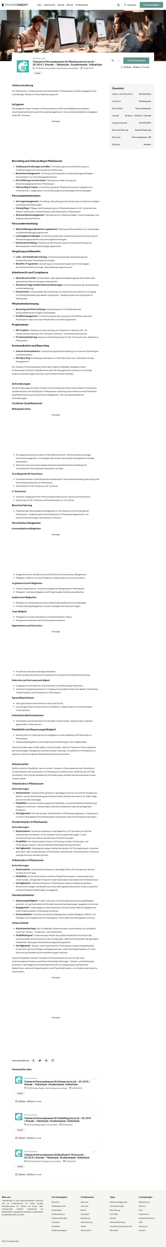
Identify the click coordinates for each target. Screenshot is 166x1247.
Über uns (142, 1206)
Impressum (143, 1226)
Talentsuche (49, 5)
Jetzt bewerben (137, 60)
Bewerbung (85, 1218)
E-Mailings (56, 1226)
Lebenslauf (85, 1214)
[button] (118, 4)
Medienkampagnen (59, 1230)
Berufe (70, 5)
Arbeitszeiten (86, 1230)
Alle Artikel (114, 1230)
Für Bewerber (81, 5)
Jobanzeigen (57, 1210)
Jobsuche (84, 1206)
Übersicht (55, 1202)
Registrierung (144, 1202)
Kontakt (142, 1230)
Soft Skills (114, 1214)
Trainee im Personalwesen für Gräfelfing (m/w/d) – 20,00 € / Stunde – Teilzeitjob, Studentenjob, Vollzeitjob (57, 1119)
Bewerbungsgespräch (118, 1202)
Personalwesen (30, 1078)
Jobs (39, 5)
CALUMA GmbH (39, 58)
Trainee (37, 73)
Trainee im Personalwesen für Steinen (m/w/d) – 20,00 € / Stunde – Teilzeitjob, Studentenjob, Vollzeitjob (57, 1083)
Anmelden (131, 5)
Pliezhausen (145, 101)
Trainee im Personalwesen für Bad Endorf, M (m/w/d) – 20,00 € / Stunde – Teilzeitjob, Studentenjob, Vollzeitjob (56, 1156)
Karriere (113, 1218)
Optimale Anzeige (117, 1206)
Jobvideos (56, 1222)
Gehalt (83, 1226)
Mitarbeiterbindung (117, 1222)
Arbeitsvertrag (86, 1222)
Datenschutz (144, 1214)
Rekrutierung (115, 1210)
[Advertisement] (55, 140)
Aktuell (61, 5)
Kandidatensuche (59, 1206)
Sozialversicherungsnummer (121, 1226)
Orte (141, 1210)
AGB (141, 1222)
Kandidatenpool (58, 1214)
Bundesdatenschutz (147, 1218)
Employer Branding (59, 1218)
